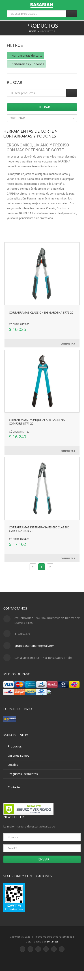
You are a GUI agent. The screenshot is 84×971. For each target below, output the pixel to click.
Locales (13, 765)
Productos (15, 746)
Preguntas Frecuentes (23, 774)
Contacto (14, 787)
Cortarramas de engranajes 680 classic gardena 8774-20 (39, 529)
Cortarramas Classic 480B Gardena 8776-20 (41, 312)
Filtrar (43, 107)
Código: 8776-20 (19, 324)
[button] (42, 118)
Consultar (67, 343)
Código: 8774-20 (19, 539)
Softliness (52, 941)
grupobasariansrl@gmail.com (34, 646)
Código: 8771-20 (19, 431)
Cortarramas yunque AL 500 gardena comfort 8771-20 (37, 421)
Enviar (43, 859)
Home (32, 31)
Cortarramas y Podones (27, 64)
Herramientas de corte (26, 55)
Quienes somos (18, 755)
